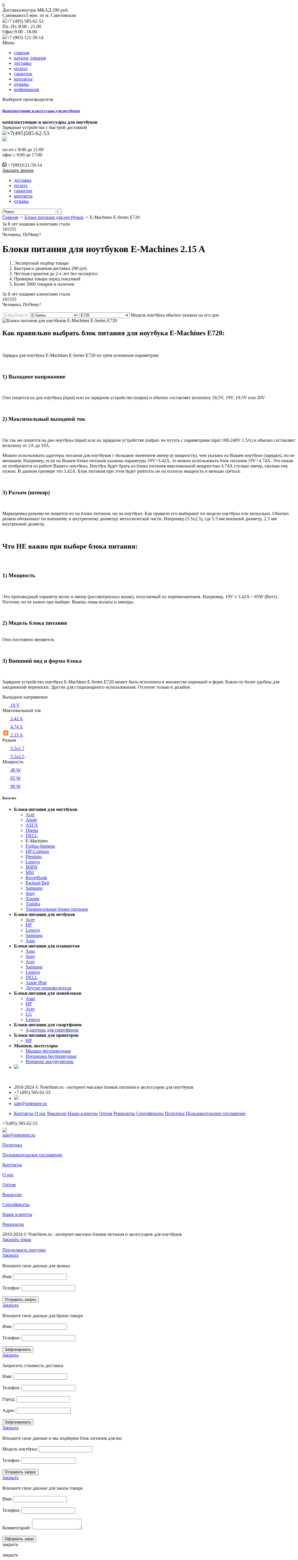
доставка (22, 63)
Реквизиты (124, 1113)
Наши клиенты (83, 1113)
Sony (30, 893)
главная (21, 52)
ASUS (32, 825)
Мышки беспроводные (48, 1050)
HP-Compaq (37, 851)
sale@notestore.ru (30, 1103)
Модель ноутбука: (20, 1448)
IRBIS (32, 867)
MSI (30, 872)
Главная (10, 217)
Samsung (34, 888)
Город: (8, 1399)
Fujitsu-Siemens (40, 846)
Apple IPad (36, 982)
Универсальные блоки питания (57, 909)
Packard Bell (37, 882)
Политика (175, 1113)
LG (29, 1014)
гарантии (23, 73)
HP (29, 924)
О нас (40, 1113)
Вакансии (57, 1113)
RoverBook (36, 877)
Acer (30, 814)
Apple (31, 819)
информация (26, 89)
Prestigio (34, 856)
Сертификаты (150, 1113)
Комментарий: (16, 1527)
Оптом (105, 1113)
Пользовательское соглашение (216, 1113)
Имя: (7, 1276)
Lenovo (33, 861)
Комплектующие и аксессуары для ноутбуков (41, 111)
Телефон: (11, 1287)
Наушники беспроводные (51, 1056)
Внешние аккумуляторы (50, 1061)
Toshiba (33, 903)
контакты (23, 78)
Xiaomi (32, 898)
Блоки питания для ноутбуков (54, 217)
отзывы (21, 84)
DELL (32, 835)
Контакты (23, 1113)
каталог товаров (30, 57)
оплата (20, 68)
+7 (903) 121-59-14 (25, 37)
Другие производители (49, 987)
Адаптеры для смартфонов (52, 1029)
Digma (32, 830)
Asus (30, 940)
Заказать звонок (18, 170)
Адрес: (9, 1410)
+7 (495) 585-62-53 (25, 21)
